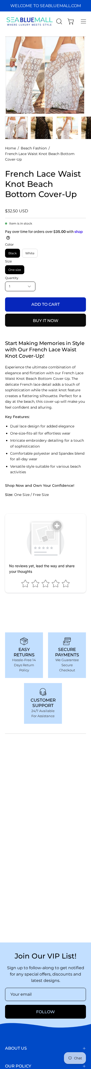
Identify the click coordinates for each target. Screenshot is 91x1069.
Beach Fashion (34, 148)
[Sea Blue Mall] (30, 21)
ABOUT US (16, 1048)
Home (10, 148)
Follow (45, 1011)
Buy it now (45, 320)
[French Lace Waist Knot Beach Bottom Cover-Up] (16, 127)
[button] (58, 21)
